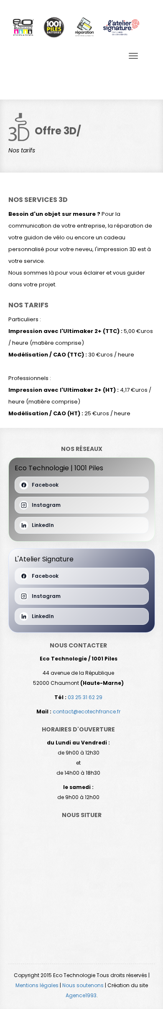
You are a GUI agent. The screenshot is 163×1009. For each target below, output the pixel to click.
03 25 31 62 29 (85, 697)
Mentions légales (37, 985)
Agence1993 (81, 995)
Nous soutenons (83, 985)
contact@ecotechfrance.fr (86, 711)
